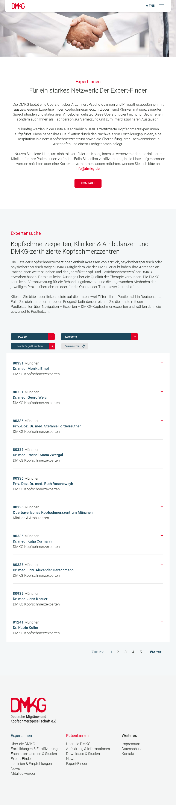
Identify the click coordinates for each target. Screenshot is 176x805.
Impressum (131, 744)
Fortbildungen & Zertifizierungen (36, 749)
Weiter (155, 652)
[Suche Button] (52, 346)
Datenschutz (131, 749)
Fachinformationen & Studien (34, 754)
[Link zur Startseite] (18, 6)
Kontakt (88, 183)
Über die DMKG (23, 744)
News (15, 769)
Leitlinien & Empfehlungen (31, 764)
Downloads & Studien (83, 754)
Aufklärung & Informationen (88, 749)
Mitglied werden (23, 773)
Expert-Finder (21, 759)
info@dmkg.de (88, 169)
